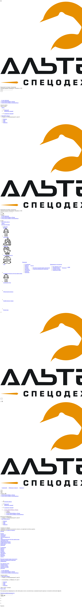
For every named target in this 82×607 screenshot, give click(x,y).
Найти (2, 595)
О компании (3, 547)
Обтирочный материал (6, 541)
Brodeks (2, 533)
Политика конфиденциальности (8, 593)
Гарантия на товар (5, 567)
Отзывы (2, 550)
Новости (2, 548)
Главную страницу (11, 530)
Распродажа (3, 544)
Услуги (2, 556)
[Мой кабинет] (1, 400)
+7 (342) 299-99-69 (5, 100)
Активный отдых (4, 540)
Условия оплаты (4, 564)
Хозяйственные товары (6, 542)
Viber (4, 120)
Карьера (2, 549)
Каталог (2, 531)
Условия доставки (4, 565)
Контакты (3, 552)
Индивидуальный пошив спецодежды (9, 559)
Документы (3, 553)
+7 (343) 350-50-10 (10, 102)
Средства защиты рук (5, 537)
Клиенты (2, 554)
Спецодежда (3, 534)
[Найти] (2, 91)
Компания (3, 545)
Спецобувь (3, 536)
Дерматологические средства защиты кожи (10, 539)
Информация (3, 561)
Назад (8, 511)
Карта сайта (3, 588)
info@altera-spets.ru (6, 115)
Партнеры (3, 555)
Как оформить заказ (5, 563)
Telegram (5, 119)
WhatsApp (5, 122)
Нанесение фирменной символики (8, 560)
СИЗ (1, 538)
